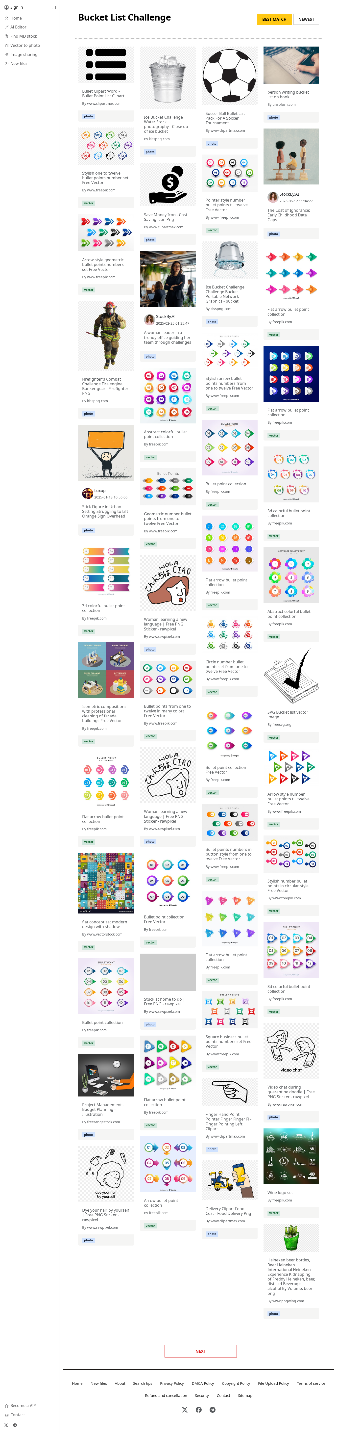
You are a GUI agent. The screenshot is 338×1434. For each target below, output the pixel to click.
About (120, 1383)
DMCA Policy (203, 1383)
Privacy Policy (172, 1383)
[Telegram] (15, 1425)
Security (202, 1395)
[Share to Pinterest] (129, 78)
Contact (223, 1395)
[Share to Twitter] (111, 78)
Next (200, 1351)
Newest (306, 19)
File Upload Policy (273, 1383)
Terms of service (311, 1383)
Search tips (142, 1383)
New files (99, 1383)
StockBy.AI (289, 194)
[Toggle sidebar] (53, 7)
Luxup (100, 490)
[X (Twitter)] (6, 1425)
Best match (274, 19)
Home (77, 1383)
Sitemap (245, 1395)
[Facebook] (199, 1410)
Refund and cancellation (166, 1395)
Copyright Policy (236, 1383)
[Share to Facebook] (120, 78)
